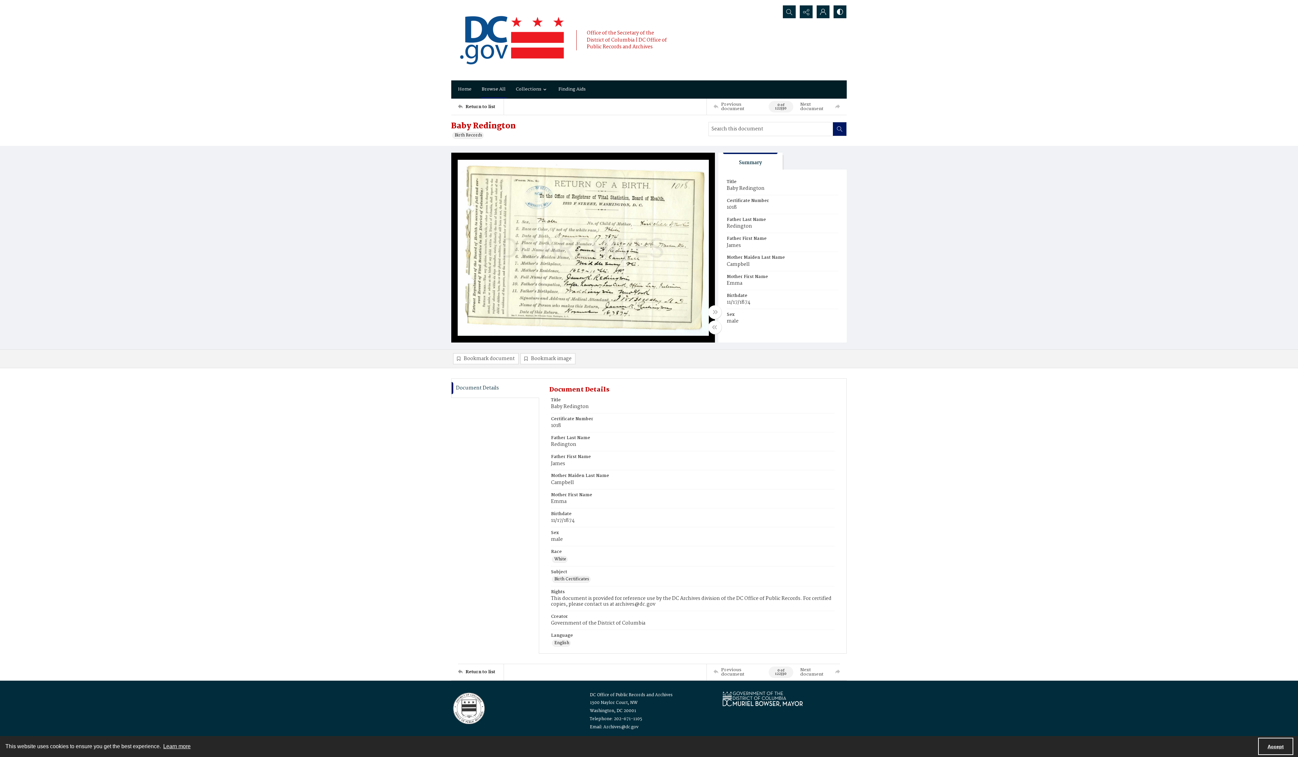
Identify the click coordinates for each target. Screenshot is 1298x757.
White (560, 559)
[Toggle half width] (715, 327)
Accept (1276, 746)
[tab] (750, 161)
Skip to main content (133, 4)
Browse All (494, 89)
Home (465, 89)
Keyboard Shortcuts (135, 4)
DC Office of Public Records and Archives (631, 695)
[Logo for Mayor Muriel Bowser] (762, 699)
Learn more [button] (177, 746)
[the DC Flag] (512, 40)
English (561, 643)
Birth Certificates (571, 579)
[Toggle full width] (715, 312)
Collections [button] (529, 89)
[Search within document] (839, 129)
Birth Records (468, 135)
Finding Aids (572, 89)
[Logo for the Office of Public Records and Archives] (468, 708)
